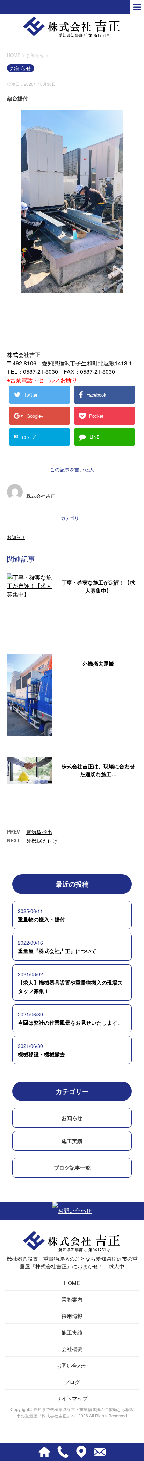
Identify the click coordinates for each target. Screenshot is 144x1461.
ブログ (72, 1381)
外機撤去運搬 (98, 663)
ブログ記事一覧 (72, 1168)
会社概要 (72, 1348)
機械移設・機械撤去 (41, 1054)
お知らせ (16, 537)
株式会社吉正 (41, 495)
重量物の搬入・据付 (41, 919)
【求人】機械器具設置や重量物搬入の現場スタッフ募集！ (70, 987)
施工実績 (72, 1141)
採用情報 (72, 1315)
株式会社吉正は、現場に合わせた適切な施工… (98, 770)
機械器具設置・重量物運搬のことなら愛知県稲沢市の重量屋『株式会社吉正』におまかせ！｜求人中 (72, 1262)
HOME (72, 1282)
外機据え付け (42, 840)
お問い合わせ (72, 1365)
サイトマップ (72, 1398)
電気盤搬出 (39, 831)
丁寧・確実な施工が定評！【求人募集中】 (98, 586)
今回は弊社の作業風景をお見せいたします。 (70, 1022)
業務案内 (72, 1299)
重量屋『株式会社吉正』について (57, 951)
